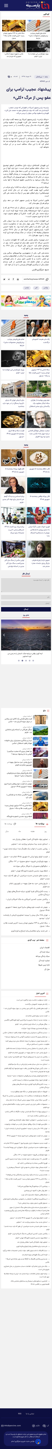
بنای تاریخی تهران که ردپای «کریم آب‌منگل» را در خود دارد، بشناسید (13, 403)
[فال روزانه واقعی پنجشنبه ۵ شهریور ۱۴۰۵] (39, 485)
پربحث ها (8, 823)
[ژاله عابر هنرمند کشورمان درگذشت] (39, 328)
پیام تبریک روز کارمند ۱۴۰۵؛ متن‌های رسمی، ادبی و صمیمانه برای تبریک (14, 529)
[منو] (6, 5)
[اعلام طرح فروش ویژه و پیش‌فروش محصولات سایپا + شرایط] (38, 25)
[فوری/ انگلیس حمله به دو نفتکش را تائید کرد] (40, 795)
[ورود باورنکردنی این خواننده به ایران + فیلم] (38, 46)
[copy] (47, 279)
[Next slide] (48, 634)
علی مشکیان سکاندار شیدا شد (37, 1116)
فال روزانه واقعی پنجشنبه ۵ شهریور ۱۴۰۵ (40, 498)
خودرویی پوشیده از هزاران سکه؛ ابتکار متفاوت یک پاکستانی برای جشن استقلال (39, 403)
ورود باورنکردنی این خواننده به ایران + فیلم (38, 55)
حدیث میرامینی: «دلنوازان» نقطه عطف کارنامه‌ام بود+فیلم (28, 1120)
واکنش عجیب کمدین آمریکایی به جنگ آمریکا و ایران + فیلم (27, 1234)
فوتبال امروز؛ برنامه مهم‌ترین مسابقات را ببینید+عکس (30, 1080)
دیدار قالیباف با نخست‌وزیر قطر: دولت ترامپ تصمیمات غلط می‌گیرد (25, 1250)
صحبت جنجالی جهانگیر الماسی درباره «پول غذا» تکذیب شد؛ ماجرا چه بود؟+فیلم (39, 433)
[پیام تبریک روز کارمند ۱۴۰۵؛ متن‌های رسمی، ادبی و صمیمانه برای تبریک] (13, 515)
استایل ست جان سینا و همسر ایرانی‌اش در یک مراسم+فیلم (27, 1064)
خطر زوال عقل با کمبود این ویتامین (35, 1190)
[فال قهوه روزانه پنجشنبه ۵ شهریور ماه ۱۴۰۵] (13, 457)
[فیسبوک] (13, 279)
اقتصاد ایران (45, 947)
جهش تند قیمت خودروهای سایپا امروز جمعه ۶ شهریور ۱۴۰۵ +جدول (18, 785)
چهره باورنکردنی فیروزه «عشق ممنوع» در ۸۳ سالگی (28, 861)
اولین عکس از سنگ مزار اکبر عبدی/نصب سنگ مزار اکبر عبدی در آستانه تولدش (14, 563)
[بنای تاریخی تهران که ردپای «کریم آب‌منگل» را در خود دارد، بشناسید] (13, 389)
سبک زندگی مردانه (43, 956)
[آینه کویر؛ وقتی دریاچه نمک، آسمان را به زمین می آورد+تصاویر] (26, 635)
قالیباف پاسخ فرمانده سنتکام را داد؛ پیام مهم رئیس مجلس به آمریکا (25, 1096)
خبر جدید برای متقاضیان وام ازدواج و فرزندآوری (29, 931)
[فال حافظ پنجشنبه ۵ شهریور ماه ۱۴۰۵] (39, 457)
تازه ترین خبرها (44, 965)
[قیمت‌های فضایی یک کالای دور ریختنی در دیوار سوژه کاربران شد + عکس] (40, 719)
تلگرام (38, 1426)
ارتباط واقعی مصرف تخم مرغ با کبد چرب (34, 1195)
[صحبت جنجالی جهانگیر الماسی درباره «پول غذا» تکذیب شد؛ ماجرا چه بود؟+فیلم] (39, 419)
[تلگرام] (8, 279)
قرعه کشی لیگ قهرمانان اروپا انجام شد (34, 1255)
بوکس (46, 288)
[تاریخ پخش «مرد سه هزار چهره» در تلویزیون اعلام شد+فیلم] (40, 763)
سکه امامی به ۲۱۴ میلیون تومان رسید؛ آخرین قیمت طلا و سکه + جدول (14, 36)
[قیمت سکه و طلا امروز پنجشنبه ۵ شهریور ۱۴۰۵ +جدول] (13, 419)
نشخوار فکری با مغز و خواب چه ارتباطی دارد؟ (32, 1203)
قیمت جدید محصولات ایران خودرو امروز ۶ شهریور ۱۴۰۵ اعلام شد (25, 1143)
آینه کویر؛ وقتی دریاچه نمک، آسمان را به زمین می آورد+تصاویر (25, 655)
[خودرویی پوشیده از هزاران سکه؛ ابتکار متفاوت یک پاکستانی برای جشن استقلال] (39, 389)
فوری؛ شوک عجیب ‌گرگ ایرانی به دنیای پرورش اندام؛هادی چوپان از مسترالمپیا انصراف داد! (39, 531)
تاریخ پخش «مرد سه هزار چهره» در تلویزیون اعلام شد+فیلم (19, 764)
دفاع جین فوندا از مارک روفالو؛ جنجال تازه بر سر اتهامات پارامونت (26, 1124)
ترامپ (27, 288)
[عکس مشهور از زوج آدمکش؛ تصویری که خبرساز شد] (13, 46)
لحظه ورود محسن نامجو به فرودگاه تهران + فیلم (19, 818)
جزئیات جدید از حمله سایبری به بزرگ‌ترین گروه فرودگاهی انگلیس (25, 1020)
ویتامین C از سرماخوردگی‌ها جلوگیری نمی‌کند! (32, 1186)
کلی (36, 288)
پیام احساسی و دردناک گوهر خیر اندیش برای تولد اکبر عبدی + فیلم (13, 499)
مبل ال (47, 969)
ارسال (26, 609)
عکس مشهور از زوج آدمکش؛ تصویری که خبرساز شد (13, 55)
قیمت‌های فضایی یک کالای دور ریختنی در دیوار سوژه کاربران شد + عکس (18, 720)
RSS (19, 1413)
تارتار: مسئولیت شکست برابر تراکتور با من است (32, 1000)
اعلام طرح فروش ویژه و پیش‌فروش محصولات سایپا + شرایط (38, 36)
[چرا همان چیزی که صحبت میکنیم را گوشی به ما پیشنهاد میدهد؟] (40, 752)
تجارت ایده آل (44, 960)
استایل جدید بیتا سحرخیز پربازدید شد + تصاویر (29, 844)
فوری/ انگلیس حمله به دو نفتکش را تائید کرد (19, 796)
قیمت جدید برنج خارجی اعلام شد (36, 1016)
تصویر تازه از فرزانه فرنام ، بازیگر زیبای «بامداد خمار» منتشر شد (40, 563)
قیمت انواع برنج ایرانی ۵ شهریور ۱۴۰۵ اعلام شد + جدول (26, 856)
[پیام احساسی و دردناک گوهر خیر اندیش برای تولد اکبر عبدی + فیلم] (13, 485)
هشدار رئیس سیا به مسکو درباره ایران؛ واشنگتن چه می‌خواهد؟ (26, 1175)
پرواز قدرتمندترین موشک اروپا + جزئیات (34, 1028)
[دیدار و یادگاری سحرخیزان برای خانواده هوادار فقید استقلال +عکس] (40, 741)
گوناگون (46, 14)
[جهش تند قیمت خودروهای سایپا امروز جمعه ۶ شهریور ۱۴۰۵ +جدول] (40, 784)
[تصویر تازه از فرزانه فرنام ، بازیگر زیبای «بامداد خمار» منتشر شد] (39, 549)
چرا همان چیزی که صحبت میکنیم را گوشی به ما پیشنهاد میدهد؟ (19, 753)
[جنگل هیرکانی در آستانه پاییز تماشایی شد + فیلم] (40, 730)
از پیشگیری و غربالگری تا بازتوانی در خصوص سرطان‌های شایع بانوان (25, 1199)
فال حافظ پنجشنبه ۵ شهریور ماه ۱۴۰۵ (39, 470)
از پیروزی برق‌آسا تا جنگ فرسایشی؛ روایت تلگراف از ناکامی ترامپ (26, 1111)
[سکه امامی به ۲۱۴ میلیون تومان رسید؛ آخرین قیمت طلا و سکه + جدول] (13, 25)
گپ (48, 1426)
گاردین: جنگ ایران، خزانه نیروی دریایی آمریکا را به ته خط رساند (26, 1100)
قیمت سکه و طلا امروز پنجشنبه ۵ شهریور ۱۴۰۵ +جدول (15, 433)
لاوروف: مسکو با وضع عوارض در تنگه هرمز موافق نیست (29, 1091)
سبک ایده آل (45, 952)
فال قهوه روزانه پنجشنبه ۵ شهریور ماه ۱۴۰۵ (14, 470)
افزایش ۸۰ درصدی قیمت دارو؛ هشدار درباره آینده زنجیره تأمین (26, 1159)
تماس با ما (30, 1413)
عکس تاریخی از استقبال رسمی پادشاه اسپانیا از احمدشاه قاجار (26, 1048)
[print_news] (17, 279)
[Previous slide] (4, 634)
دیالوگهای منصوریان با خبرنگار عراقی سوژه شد (30, 866)
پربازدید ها (40, 823)
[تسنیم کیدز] (26, 302)
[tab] (33, 660)
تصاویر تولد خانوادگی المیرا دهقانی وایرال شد (30, 839)
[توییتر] (4, 279)
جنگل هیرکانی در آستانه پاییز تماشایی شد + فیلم (18, 731)
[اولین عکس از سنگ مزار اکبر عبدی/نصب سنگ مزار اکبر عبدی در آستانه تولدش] (13, 549)
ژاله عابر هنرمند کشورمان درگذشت (41, 341)
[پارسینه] (36, 5)
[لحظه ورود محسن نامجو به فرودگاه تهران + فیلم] (40, 817)
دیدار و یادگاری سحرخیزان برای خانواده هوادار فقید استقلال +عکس (18, 742)
